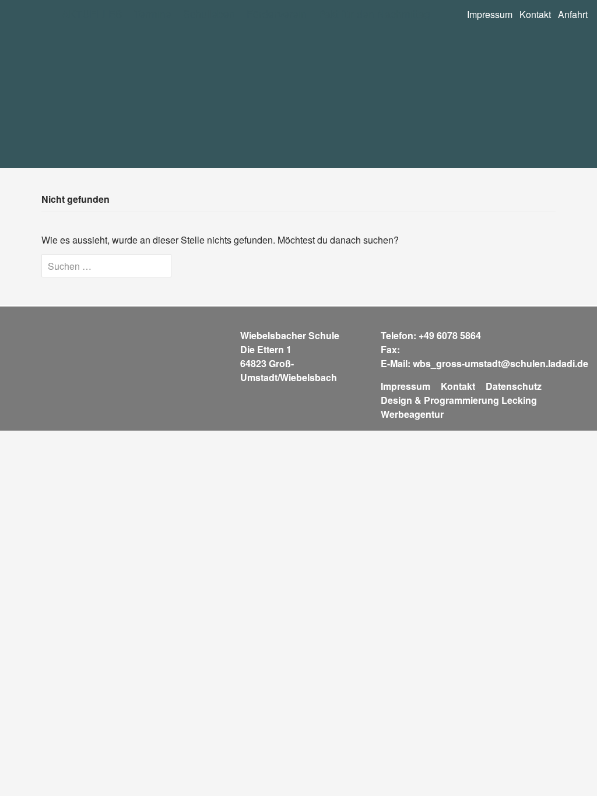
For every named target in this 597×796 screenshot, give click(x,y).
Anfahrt (573, 14)
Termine (152, 13)
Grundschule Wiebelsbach (155, 98)
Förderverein (277, 13)
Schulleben (209, 13)
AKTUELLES (92, 13)
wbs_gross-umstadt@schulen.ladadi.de (500, 363)
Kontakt (535, 14)
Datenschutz (514, 386)
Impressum (489, 14)
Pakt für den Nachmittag (374, 13)
